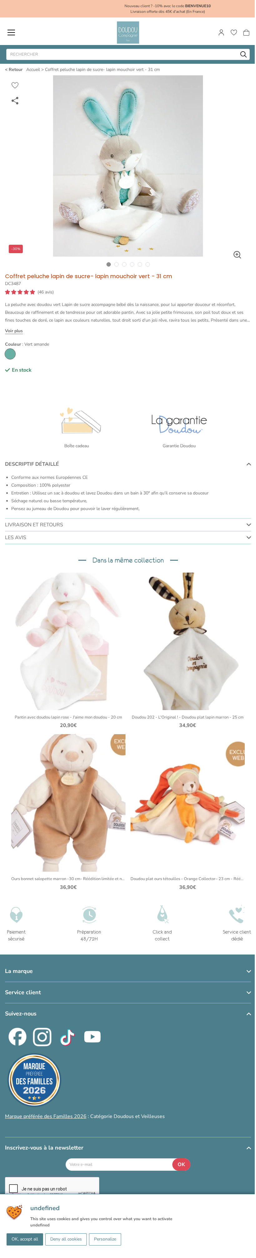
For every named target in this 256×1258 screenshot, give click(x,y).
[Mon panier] (246, 32)
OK (181, 1164)
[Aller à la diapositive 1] (108, 264)
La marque (19, 971)
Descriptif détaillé (32, 464)
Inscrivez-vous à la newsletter (44, 1147)
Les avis (15, 537)
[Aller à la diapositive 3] (124, 264)
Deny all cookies (66, 1239)
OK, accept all (25, 1239)
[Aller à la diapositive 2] (116, 264)
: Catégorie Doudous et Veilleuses (85, 1116)
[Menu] (11, 32)
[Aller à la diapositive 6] (147, 264)
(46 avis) (45, 292)
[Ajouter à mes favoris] (15, 85)
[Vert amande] (10, 354)
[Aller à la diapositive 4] (132, 264)
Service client (23, 992)
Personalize (105, 1239)
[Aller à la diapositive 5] (140, 264)
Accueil (33, 70)
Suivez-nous (21, 1013)
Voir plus (14, 331)
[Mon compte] (221, 32)
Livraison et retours (34, 524)
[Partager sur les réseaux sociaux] (15, 100)
